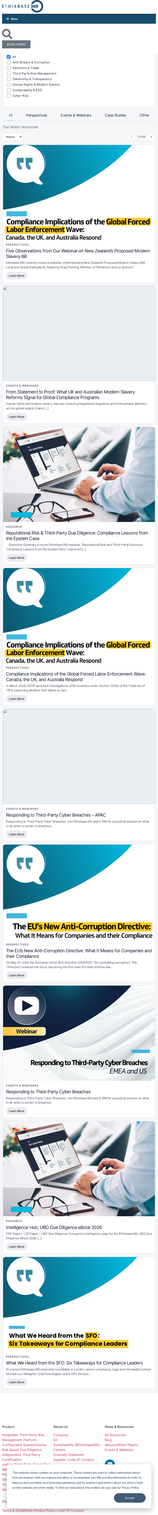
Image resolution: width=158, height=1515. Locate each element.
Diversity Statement (68, 1455)
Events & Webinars (76, 115)
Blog (108, 1440)
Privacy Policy (45, 1510)
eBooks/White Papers (121, 1445)
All (10, 115)
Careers (59, 1450)
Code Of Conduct (70, 1510)
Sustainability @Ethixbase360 (76, 1445)
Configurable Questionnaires (24, 1445)
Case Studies (115, 115)
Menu (14, 18)
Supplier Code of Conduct (73, 1460)
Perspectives (36, 115)
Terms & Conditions (17, 1510)
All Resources (115, 1435)
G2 (55, 1440)
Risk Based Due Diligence (22, 1450)
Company (61, 1435)
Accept (130, 1498)
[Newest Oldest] (12, 136)
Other (144, 115)
